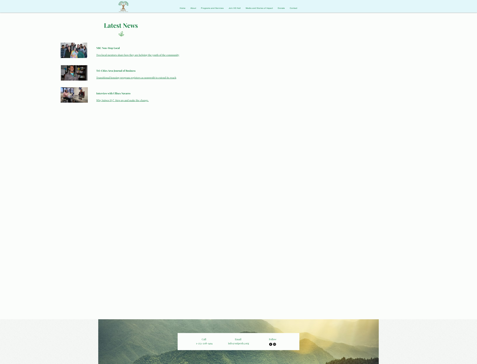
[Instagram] (274, 344)
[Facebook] (270, 344)
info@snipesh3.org (238, 343)
